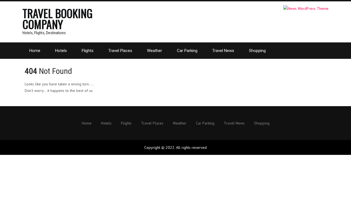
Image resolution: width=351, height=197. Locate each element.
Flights (88, 50)
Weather (154, 50)
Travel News (223, 50)
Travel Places (120, 50)
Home (34, 50)
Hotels (61, 50)
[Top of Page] (335, 185)
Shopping (257, 50)
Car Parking (187, 50)
